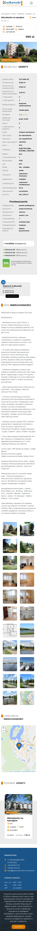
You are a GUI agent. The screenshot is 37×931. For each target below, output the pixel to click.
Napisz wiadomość (12, 296)
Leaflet (10, 771)
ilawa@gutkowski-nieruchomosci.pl (20, 870)
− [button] (3, 730)
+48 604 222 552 (9, 292)
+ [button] (3, 728)
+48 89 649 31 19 (9, 291)
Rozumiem (18, 927)
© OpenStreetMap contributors (28, 771)
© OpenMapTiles (17, 771)
